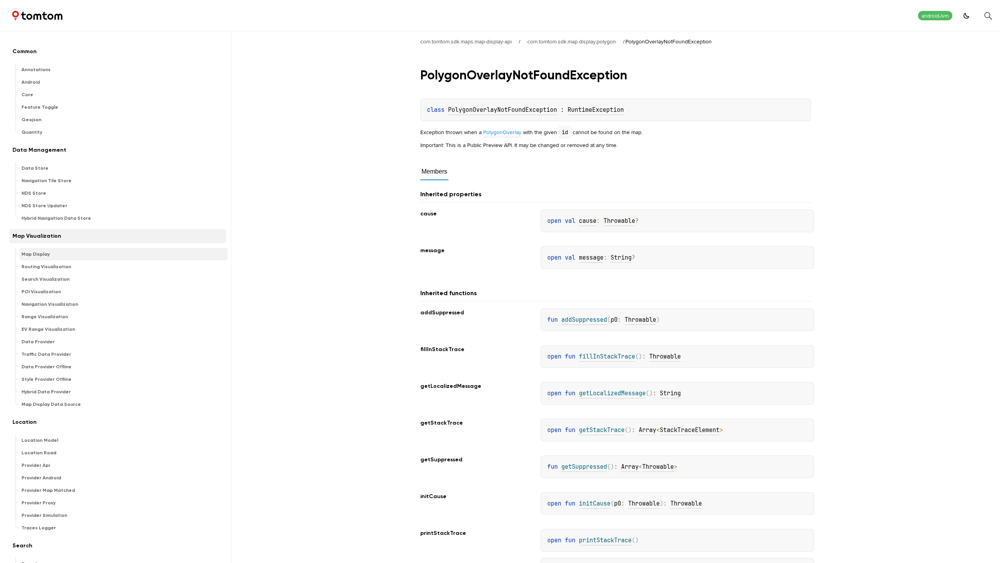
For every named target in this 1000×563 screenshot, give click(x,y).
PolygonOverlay (502, 132)
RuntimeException (596, 110)
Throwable (619, 221)
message (591, 258)
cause (587, 221)
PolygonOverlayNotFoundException (502, 110)
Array (647, 430)
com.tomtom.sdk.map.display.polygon (571, 41)
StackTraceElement (690, 430)
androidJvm (935, 16)
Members (434, 171)
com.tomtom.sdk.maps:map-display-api (466, 41)
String (621, 258)
